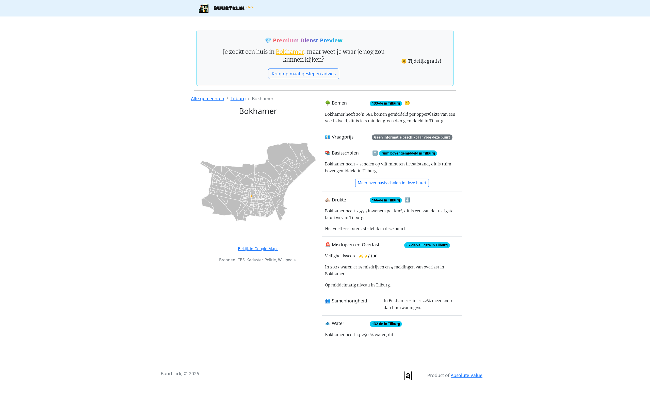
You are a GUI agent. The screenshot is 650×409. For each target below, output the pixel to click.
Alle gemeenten (207, 98)
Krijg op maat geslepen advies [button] (304, 74)
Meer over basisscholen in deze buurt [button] (392, 182)
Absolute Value (466, 375)
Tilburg (238, 98)
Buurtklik (231, 7)
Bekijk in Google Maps (258, 248)
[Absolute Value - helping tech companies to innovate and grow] (408, 375)
